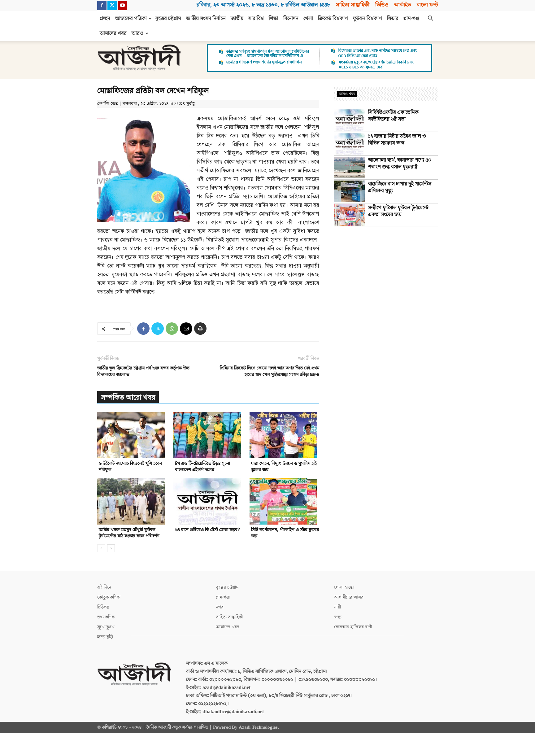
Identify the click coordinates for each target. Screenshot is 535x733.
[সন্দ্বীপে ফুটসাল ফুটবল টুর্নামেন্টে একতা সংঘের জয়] (349, 215)
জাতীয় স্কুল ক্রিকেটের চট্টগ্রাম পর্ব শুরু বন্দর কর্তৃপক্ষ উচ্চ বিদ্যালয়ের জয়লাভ (143, 371)
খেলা (308, 18)
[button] (430, 19)
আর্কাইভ (402, 5)
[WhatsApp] (172, 328)
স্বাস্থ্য (337, 617)
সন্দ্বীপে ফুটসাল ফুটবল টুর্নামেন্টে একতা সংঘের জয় (398, 211)
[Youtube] (122, 5)
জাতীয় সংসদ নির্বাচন (206, 18)
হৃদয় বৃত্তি (105, 637)
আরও (137, 33)
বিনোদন (290, 18)
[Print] (200, 328)
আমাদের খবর (113, 33)
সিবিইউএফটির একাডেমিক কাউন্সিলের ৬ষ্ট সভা (393, 116)
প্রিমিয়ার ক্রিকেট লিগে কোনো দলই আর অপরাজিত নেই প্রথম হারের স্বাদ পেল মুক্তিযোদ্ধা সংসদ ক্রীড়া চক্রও (269, 371)
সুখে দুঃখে (105, 627)
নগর (220, 607)
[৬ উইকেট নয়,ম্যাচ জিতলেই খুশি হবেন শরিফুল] (132, 435)
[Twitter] (112, 5)
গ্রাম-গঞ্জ (411, 18)
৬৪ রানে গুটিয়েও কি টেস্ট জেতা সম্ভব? (207, 529)
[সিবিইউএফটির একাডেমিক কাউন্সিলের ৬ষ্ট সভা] (349, 120)
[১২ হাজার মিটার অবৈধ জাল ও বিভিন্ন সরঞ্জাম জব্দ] (349, 144)
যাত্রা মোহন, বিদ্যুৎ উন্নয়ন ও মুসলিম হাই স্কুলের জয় (284, 466)
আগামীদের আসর (348, 597)
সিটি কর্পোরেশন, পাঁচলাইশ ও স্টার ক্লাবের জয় (285, 532)
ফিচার (392, 18)
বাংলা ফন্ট (427, 5)
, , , (263, 5)
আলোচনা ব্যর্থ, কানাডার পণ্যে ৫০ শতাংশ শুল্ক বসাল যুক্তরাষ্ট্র (399, 163)
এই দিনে (104, 587)
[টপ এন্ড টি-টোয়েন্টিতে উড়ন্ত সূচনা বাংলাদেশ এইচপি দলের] (208, 435)
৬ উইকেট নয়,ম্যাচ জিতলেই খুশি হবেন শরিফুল (130, 466)
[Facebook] (102, 5)
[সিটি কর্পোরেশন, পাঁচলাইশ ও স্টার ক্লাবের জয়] (284, 501)
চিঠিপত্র (103, 607)
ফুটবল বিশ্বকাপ (367, 18)
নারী (337, 607)
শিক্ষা (273, 18)
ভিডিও (381, 5)
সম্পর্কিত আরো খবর (128, 397)
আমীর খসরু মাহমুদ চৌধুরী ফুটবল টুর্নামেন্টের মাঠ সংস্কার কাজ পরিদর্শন (129, 532)
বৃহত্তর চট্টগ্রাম (168, 18)
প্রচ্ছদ (105, 18)
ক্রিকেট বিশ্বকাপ (333, 18)
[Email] (186, 328)
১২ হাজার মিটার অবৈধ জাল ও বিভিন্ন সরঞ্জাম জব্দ (397, 140)
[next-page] (111, 548)
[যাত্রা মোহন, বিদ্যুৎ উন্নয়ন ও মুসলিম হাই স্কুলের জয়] (284, 435)
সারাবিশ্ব (256, 18)
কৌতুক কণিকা (108, 597)
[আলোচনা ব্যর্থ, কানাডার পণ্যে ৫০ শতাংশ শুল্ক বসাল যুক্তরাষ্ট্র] (349, 167)
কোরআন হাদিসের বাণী (353, 627)
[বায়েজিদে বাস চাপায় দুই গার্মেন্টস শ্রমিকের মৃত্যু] (349, 191)
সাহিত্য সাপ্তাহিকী (352, 5)
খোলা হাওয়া (344, 587)
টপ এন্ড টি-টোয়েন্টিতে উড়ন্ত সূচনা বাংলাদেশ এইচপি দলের (202, 466)
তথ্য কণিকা (106, 617)
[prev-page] (101, 548)
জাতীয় (237, 18)
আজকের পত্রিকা (131, 18)
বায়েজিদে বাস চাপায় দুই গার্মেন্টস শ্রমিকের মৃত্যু (399, 187)
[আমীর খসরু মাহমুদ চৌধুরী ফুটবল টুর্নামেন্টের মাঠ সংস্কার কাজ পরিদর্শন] (132, 501)
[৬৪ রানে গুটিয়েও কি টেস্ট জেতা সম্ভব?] (208, 501)
